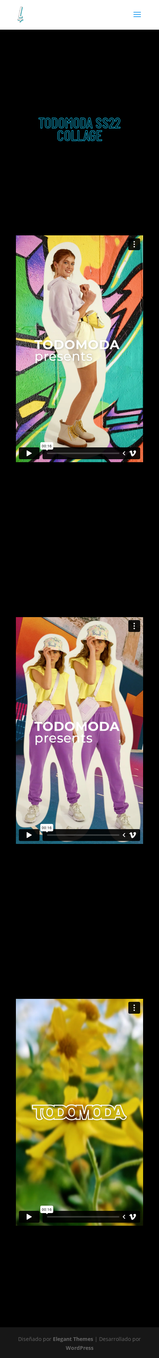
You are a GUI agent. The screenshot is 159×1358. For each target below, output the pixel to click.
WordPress (80, 1347)
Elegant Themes (73, 1338)
